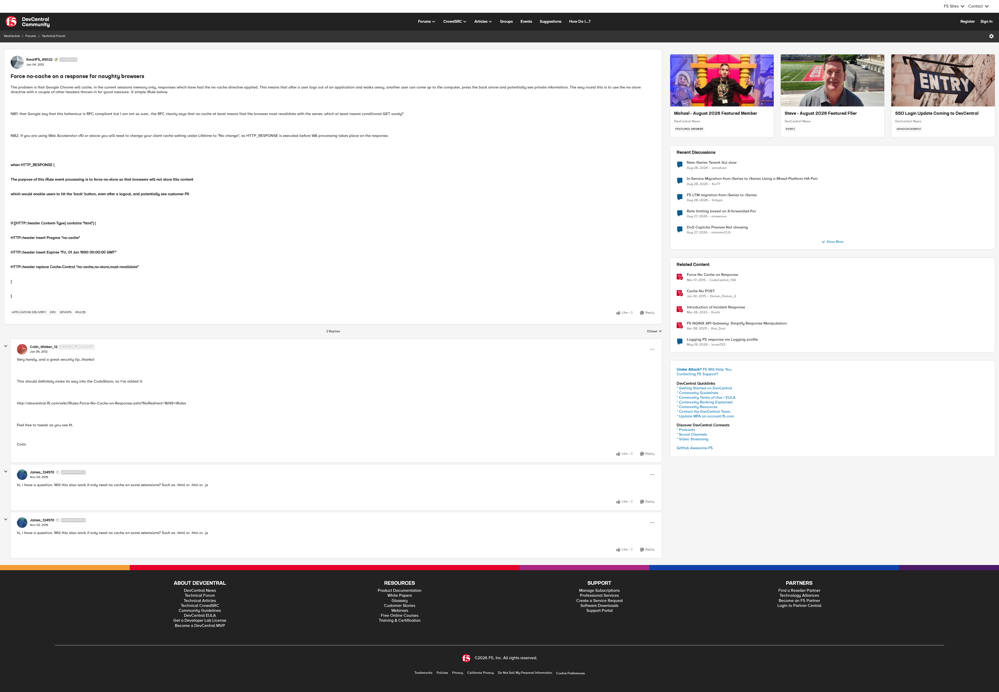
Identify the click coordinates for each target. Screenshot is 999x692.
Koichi (715, 312)
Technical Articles (200, 600)
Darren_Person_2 (723, 296)
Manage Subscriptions (599, 590)
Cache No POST (701, 291)
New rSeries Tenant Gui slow (712, 162)
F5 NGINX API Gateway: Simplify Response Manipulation (737, 323)
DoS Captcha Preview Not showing (717, 227)
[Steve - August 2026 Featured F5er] (832, 80)
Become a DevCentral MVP (200, 625)
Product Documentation (399, 590)
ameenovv (719, 216)
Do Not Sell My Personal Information (525, 673)
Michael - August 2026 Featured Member (715, 114)
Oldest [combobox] (654, 331)
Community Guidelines (200, 610)
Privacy (457, 673)
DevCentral (12, 36)
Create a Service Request (599, 600)
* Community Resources (697, 406)
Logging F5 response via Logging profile (722, 339)
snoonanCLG (721, 232)
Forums (30, 36)
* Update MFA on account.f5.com (705, 416)
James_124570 (42, 472)
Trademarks (423, 673)
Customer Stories (399, 605)
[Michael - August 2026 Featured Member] (722, 80)
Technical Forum (53, 36)
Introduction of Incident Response (716, 307)
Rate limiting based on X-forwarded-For (721, 211)
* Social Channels (692, 434)
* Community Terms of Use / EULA (706, 397)
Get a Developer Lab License (199, 620)
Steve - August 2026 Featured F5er (821, 114)
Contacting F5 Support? (697, 374)
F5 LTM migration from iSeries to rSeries (722, 195)
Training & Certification (400, 620)
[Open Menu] (991, 36)
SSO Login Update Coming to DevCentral (936, 114)
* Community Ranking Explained (705, 402)
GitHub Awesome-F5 (695, 448)
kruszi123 (718, 345)
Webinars (399, 610)
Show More (835, 242)
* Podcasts (686, 429)
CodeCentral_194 (722, 280)
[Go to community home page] (27, 21)
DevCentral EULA (200, 615)
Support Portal (599, 610)
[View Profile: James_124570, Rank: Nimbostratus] (22, 474)
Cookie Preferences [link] (570, 673)
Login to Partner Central (799, 605)
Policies (442, 673)
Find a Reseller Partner (799, 590)
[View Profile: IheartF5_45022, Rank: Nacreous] (17, 62)
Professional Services (599, 595)
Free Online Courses (399, 615)
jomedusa (719, 168)
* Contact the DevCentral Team (703, 411)
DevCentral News (687, 121)
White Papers (399, 595)
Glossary (400, 600)
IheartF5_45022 (39, 60)
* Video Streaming (692, 439)
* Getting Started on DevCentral (704, 388)
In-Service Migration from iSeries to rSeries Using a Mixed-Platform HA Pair (752, 178)
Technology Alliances (799, 595)
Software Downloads (599, 605)
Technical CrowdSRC (200, 605)
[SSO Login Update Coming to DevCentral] (943, 80)
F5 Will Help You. (704, 369)
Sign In (986, 21)
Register (967, 21)
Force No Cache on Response (712, 274)
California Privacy (480, 673)
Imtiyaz (717, 200)
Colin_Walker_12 (43, 347)
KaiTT (716, 184)
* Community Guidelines (697, 392)
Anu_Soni (718, 329)
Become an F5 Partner (799, 600)
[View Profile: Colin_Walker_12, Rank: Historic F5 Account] (22, 349)
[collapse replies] (6, 346)
